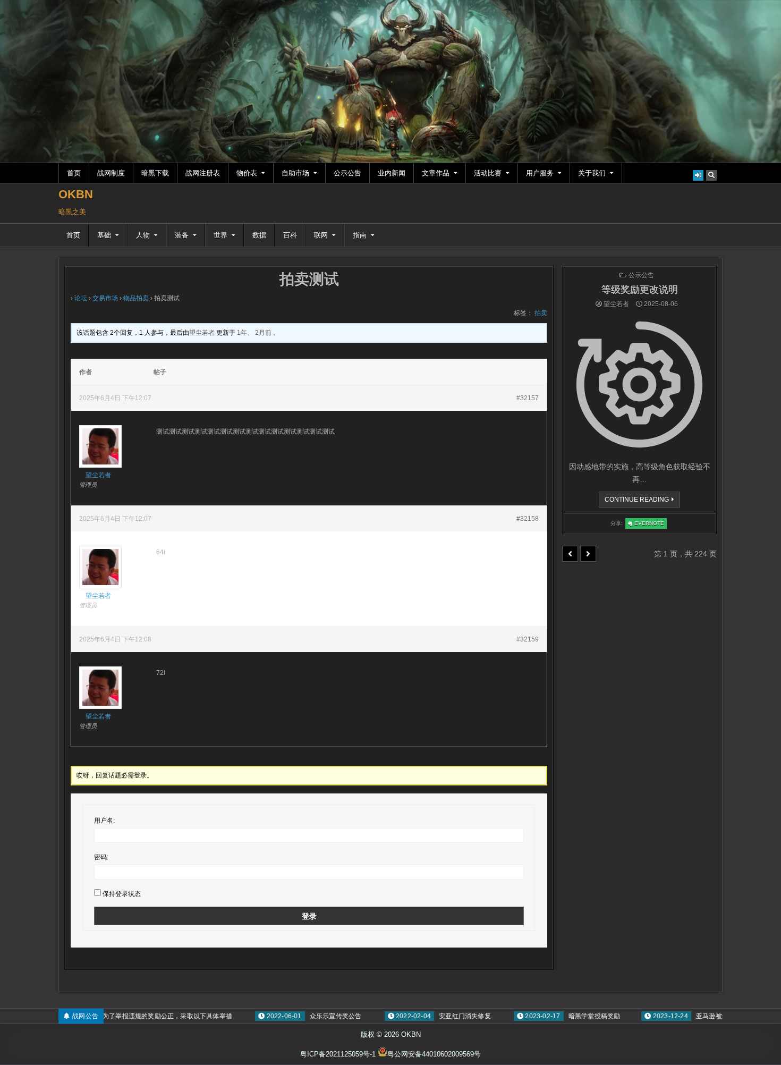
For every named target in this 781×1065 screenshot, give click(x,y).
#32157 (527, 398)
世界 (220, 235)
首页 (74, 173)
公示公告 (347, 173)
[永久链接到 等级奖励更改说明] (639, 384)
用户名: (104, 820)
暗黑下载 (155, 173)
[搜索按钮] (711, 175)
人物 (143, 235)
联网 (321, 235)
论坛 (80, 298)
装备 (182, 235)
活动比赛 (488, 173)
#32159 (527, 639)
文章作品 (435, 173)
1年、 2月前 (254, 332)
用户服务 (540, 173)
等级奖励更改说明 (639, 289)
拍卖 (540, 313)
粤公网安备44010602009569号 (434, 1054)
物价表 (246, 173)
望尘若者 (616, 304)
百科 (290, 235)
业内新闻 (391, 173)
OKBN (75, 194)
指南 (360, 235)
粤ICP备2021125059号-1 (338, 1054)
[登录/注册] (698, 175)
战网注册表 (202, 173)
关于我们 (592, 173)
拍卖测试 (309, 279)
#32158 (527, 518)
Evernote (650, 524)
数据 (259, 235)
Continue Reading (640, 501)
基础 (104, 235)
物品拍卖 (136, 298)
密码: (101, 857)
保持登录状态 (122, 894)
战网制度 (111, 173)
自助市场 (295, 173)
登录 (309, 916)
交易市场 (105, 298)
